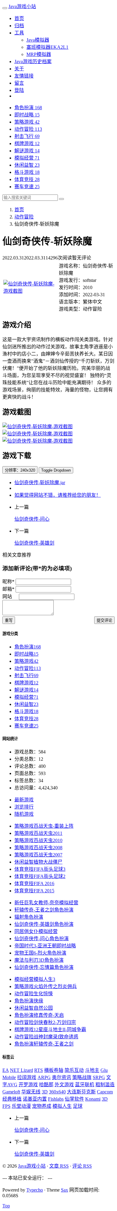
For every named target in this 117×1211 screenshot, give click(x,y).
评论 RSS (82, 1166)
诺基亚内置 (35, 1098)
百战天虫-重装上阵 (44, 826)
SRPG (99, 1077)
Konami (92, 1098)
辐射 (28, 917)
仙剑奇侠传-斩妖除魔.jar (39, 482)
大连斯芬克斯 (81, 1091)
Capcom (105, 1091)
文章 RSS (59, 1166)
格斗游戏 (27, 172)
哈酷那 (46, 1084)
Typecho (34, 1189)
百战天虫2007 (38, 854)
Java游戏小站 (22, 6)
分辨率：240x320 (20, 470)
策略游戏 (27, 121)
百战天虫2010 (38, 840)
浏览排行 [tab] (24, 806)
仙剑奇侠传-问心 (32, 519)
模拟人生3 (34, 979)
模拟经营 (27, 157)
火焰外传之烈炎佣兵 (45, 986)
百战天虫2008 (38, 847)
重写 (9, 620)
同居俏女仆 (36, 931)
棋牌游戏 (27, 143)
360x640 (57, 1091)
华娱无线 (30, 1091)
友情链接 (24, 75)
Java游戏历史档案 (33, 61)
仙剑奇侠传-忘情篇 (44, 967)
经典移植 (12, 1098)
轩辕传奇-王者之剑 (44, 909)
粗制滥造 (105, 1084)
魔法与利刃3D (39, 960)
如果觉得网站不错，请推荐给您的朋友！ (57, 495)
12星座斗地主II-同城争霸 (50, 1029)
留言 (19, 83)
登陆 (19, 90)
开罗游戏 (28, 1084)
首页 (19, 18)
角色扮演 (28, 107)
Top (6, 1205)
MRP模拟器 (38, 54)
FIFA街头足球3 (39, 869)
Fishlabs (56, 1098)
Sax (64, 1189)
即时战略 (27, 114)
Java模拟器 (37, 39)
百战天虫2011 (38, 833)
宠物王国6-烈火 (40, 952)
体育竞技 (27, 179)
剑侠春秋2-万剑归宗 (45, 1022)
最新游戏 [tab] (24, 799)
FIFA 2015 (34, 890)
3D (45, 1091)
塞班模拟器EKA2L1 (47, 47)
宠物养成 (41, 1106)
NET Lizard (21, 1070)
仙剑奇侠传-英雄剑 (34, 543)
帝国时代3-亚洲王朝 (45, 945)
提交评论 (104, 620)
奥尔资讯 (61, 1077)
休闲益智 (27, 165)
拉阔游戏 (26, 1077)
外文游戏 (64, 1084)
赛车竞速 (27, 186)
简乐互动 (74, 1070)
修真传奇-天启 (39, 1015)
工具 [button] (19, 32)
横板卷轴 (53, 1070)
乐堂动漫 (21, 1106)
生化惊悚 (33, 993)
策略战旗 (82, 1077)
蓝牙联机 (84, 1084)
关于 (19, 68)
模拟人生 (62, 1106)
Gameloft (11, 1091)
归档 (19, 25)
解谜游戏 (27, 150)
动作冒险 (28, 129)
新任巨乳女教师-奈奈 (46, 902)
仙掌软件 (74, 1098)
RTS (38, 1070)
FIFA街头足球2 (39, 876)
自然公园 (33, 1008)
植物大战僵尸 (38, 861)
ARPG (44, 1077)
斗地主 (92, 1070)
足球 (77, 1106)
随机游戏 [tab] (24, 814)
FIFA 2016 (34, 883)
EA (5, 1070)
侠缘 (28, 1000)
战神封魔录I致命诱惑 (46, 1036)
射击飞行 (27, 136)
